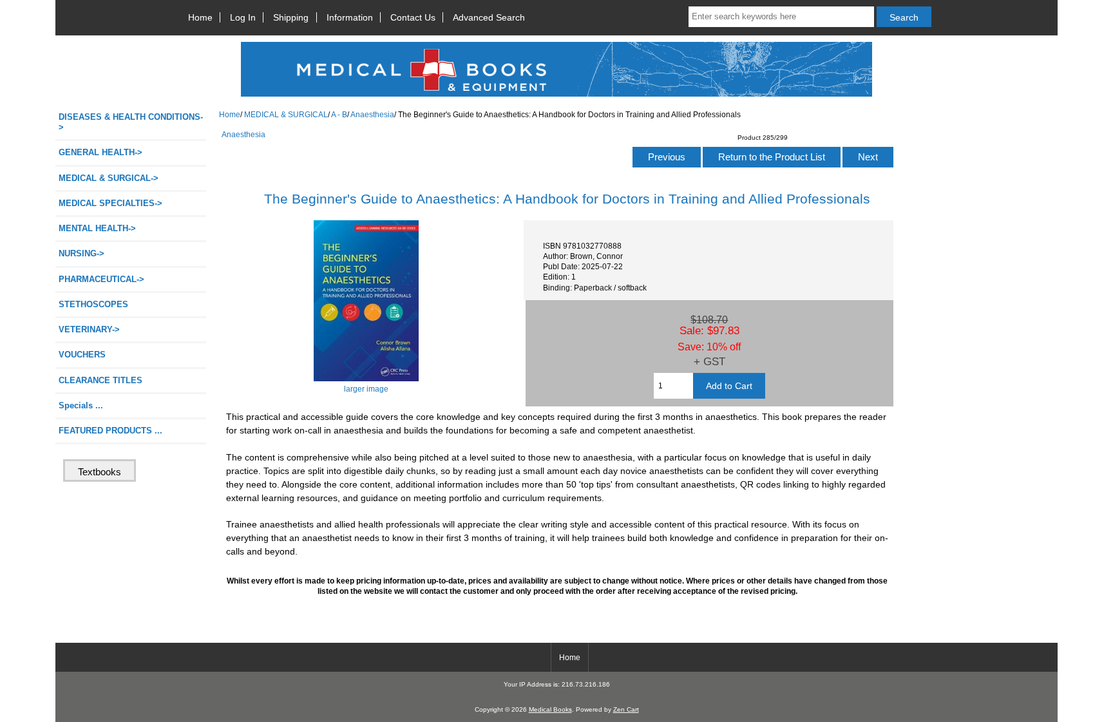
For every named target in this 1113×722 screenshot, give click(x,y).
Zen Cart (626, 709)
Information (350, 17)
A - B (339, 114)
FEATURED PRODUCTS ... (110, 430)
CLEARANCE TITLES (100, 380)
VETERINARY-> (89, 329)
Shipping (291, 17)
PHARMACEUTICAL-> (101, 279)
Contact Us (412, 17)
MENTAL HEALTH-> (97, 228)
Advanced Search (489, 17)
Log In (243, 17)
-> (108, 178)
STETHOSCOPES (93, 304)
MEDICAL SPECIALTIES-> (110, 203)
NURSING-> (81, 253)
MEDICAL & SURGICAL (286, 114)
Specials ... (81, 405)
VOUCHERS (82, 354)
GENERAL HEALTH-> (100, 152)
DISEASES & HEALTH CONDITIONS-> (131, 122)
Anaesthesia (372, 114)
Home (200, 17)
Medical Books (550, 709)
